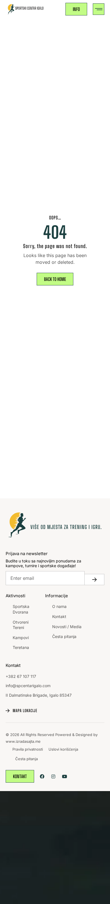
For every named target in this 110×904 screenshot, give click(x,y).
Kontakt (59, 616)
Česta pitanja (64, 636)
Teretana (21, 647)
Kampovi (21, 637)
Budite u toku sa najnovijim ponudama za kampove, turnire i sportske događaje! (43, 563)
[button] (98, 9)
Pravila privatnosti (27, 749)
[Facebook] (42, 776)
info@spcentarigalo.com (28, 685)
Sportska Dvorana (21, 609)
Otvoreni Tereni (20, 625)
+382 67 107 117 (21, 676)
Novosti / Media (67, 626)
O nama (59, 606)
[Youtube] (64, 776)
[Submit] (94, 579)
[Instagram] (53, 776)
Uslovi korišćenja (63, 749)
